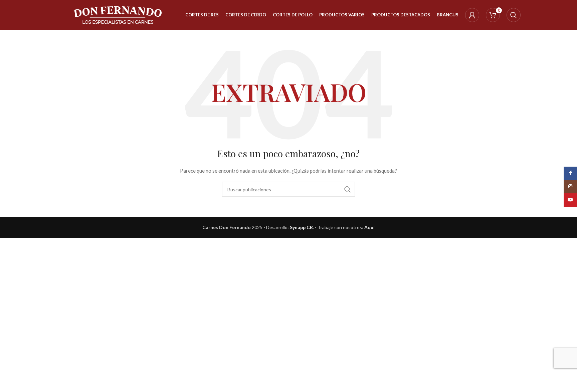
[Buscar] (513, 15)
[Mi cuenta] (472, 15)
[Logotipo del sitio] (117, 14)
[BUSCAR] (347, 189)
